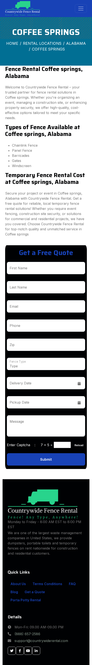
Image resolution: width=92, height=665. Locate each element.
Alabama (76, 43)
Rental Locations (42, 43)
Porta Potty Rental (25, 600)
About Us (18, 584)
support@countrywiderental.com (41, 641)
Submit (46, 459)
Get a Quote (35, 592)
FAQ (72, 584)
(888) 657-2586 (27, 634)
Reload (77, 445)
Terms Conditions (47, 584)
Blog (14, 592)
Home (12, 43)
